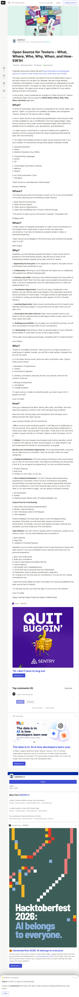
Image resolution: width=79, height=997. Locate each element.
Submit (20, 702)
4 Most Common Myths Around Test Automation (30, 801)
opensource (48, 65)
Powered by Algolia (45, 3)
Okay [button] (5, 993)
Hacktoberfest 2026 (45, 956)
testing (16, 65)
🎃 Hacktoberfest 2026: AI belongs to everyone (36, 950)
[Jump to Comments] (4, 77)
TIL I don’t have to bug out (29, 671)
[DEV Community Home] (3, 3)
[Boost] (4, 91)
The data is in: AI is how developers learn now (41, 747)
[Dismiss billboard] (76, 977)
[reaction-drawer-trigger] (3, 69)
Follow (43, 782)
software (38, 65)
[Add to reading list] (4, 84)
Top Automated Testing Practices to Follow (31, 817)
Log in (58, 3)
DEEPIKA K (21, 40)
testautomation (27, 65)
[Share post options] (4, 98)
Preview (30, 702)
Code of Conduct (37, 708)
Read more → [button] (19, 675)
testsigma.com (47, 42)
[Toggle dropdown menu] (72, 603)
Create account (70, 3)
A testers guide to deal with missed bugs (28, 809)
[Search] (9, 3)
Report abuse (50, 708)
